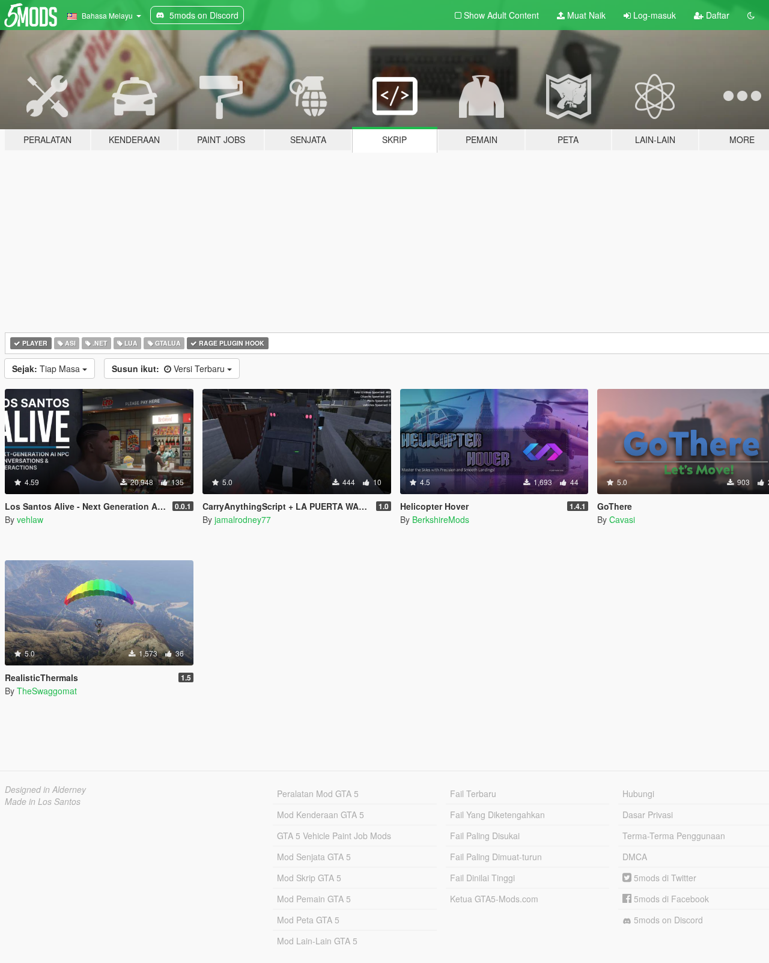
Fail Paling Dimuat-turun (496, 857)
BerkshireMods (440, 519)
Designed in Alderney (45, 789)
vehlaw (30, 519)
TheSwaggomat (47, 691)
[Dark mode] (751, 15)
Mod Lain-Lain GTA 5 (317, 941)
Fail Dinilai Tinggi (482, 878)
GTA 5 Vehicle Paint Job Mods (334, 836)
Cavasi (622, 519)
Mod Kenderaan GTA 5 (320, 815)
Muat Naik (585, 15)
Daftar (716, 15)
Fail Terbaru (473, 793)
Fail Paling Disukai (485, 836)
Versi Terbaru (169, 368)
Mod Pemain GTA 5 (314, 899)
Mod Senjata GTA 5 (314, 857)
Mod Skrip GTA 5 (309, 878)
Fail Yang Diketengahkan (497, 815)
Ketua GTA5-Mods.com (494, 899)
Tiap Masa (47, 368)
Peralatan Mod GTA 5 (318, 793)
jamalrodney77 (242, 519)
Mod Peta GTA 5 (308, 920)
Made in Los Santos (43, 801)
